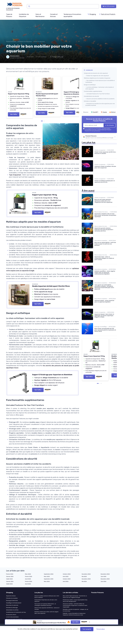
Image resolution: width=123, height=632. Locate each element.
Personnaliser (100, 629)
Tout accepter (86, 629)
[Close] (94, 276)
